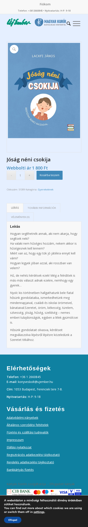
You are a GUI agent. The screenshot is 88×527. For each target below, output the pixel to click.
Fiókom (45, 4)
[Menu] (76, 22)
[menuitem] (45, 4)
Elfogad (12, 520)
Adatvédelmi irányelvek (22, 418)
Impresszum (15, 440)
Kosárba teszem (49, 175)
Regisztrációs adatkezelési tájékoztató (33, 455)
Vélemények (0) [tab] (20, 217)
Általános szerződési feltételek (27, 425)
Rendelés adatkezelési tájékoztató (30, 462)
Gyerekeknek (45, 189)
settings (39, 512)
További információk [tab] (42, 207)
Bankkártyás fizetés (20, 470)
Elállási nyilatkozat (19, 447)
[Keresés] (69, 22)
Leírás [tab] (15, 207)
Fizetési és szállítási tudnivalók (27, 432)
